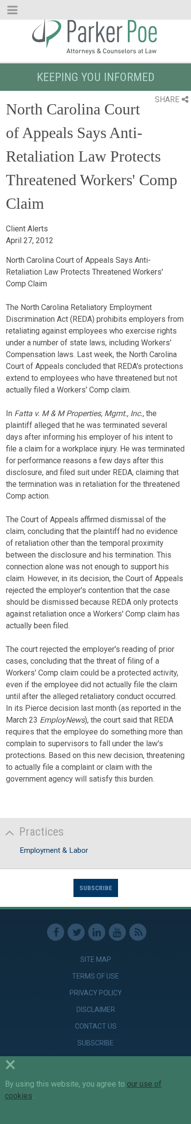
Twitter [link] (76, 932)
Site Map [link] (95, 959)
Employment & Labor (54, 850)
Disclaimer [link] (95, 1009)
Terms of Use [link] (95, 976)
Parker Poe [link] (95, 36)
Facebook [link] (55, 932)
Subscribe (95, 888)
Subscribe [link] (95, 1043)
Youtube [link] (117, 932)
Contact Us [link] (96, 1026)
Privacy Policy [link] (96, 993)
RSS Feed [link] (137, 932)
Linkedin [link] (96, 932)
